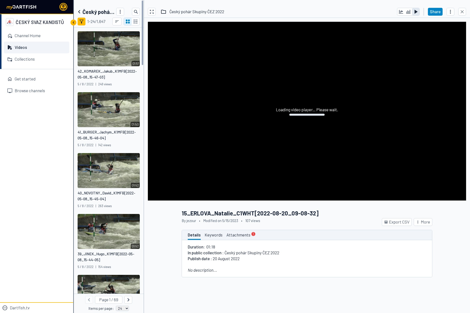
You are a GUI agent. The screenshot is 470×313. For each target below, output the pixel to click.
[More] (120, 12)
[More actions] (450, 12)
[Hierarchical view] (136, 21)
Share (435, 11)
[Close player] (462, 12)
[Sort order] (117, 21)
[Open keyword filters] (81, 21)
